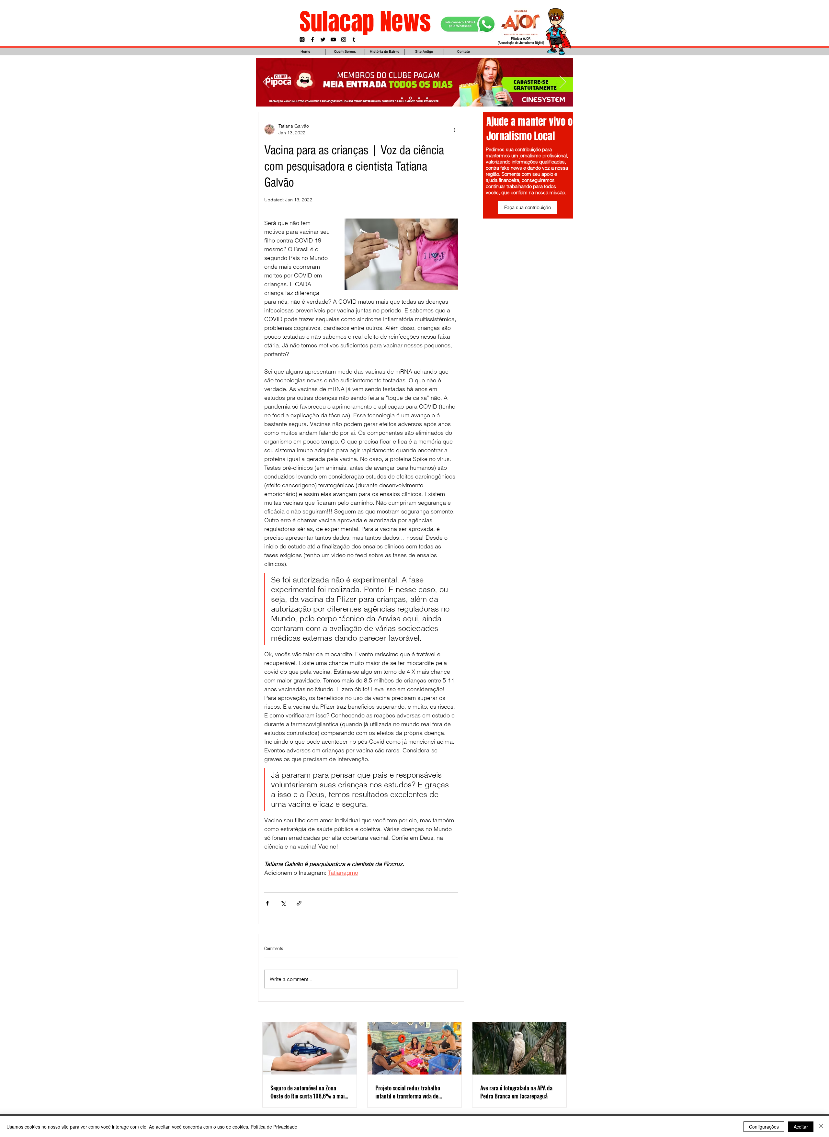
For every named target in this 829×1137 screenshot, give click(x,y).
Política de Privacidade (274, 1126)
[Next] (563, 82)
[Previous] (266, 82)
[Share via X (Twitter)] (283, 903)
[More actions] (454, 129)
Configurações (764, 1126)
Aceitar (801, 1126)
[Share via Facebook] (267, 903)
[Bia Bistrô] (410, 98)
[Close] (821, 1126)
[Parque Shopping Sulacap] (419, 98)
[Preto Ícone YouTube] (333, 39)
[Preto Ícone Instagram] (343, 39)
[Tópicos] (302, 39)
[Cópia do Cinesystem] (402, 98)
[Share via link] (299, 903)
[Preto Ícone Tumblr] (354, 39)
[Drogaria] (427, 98)
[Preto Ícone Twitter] (323, 39)
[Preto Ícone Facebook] (312, 39)
